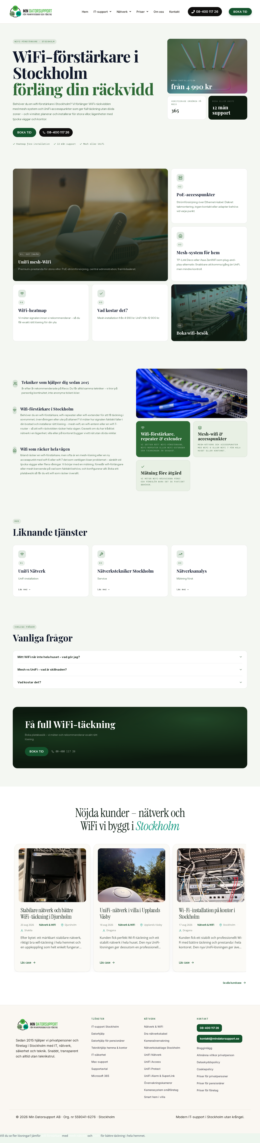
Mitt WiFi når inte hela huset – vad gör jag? (49, 657)
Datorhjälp (97, 1033)
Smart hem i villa (154, 1097)
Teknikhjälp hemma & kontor (109, 1047)
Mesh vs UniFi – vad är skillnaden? (42, 669)
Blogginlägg (204, 1048)
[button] (102, 12)
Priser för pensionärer (210, 1083)
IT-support (100, 11)
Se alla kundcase (232, 982)
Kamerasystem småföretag (161, 1089)
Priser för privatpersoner (212, 1076)
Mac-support (99, 1061)
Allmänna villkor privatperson (215, 1055)
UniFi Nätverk (152, 1054)
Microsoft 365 (100, 1075)
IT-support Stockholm (105, 1026)
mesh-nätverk (78, 1135)
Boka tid (24, 132)
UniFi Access (152, 1061)
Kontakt (174, 11)
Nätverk (122, 11)
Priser (140, 11)
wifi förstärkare (51, 1135)
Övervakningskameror (158, 1082)
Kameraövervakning (156, 1040)
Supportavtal (99, 1068)
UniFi (96, 1135)
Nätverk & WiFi (153, 1026)
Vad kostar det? (29, 682)
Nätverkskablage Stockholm (162, 1047)
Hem (85, 11)
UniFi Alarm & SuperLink (159, 1075)
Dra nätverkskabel (155, 1033)
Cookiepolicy (205, 1069)
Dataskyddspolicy (208, 1062)
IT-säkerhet (98, 1054)
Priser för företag (207, 1090)
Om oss (159, 11)
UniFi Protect (152, 1068)
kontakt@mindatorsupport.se (219, 1038)
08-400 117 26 (207, 11)
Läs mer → (24, 589)
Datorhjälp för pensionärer (107, 1040)
